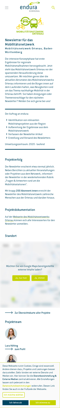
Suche (53, 7)
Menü (7, 7)
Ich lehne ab (15, 402)
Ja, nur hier (21, 278)
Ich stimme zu (43, 402)
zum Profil (20, 349)
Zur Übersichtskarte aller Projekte (32, 313)
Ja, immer (39, 278)
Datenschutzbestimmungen (16, 386)
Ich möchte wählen (13, 395)
